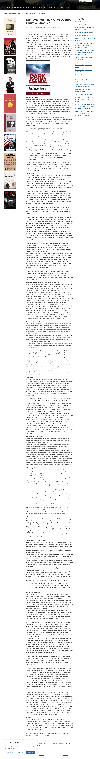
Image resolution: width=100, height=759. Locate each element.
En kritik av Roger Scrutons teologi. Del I (83, 81)
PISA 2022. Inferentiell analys (84, 32)
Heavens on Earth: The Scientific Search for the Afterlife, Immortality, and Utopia (85, 113)
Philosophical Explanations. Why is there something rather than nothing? (84, 99)
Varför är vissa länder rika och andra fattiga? (84, 58)
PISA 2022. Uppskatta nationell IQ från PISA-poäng (84, 28)
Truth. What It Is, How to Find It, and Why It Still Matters (84, 85)
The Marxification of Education (37, 744)
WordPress (41, 755)
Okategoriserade (13, 13)
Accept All (30, 752)
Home (5, 13)
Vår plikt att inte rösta (81, 24)
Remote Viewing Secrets (82, 21)
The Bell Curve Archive (38, 7)
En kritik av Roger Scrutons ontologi (83, 66)
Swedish (83, 1)
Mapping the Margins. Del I (62, 743)
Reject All (20, 752)
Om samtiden (65, 7)
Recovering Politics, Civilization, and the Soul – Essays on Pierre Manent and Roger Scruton (84, 106)
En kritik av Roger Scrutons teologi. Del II (83, 71)
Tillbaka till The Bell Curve (83, 62)
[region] (20, 747)
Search (94, 7)
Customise (10, 752)
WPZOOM (65, 755)
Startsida (7, 7)
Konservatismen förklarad (20, 7)
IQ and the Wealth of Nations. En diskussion (85, 39)
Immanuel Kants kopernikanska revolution (84, 76)
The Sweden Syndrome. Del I (83, 94)
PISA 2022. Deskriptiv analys (83, 35)
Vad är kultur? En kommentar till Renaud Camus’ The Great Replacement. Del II (85, 45)
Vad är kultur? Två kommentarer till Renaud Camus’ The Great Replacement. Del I (84, 52)
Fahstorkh (31, 27)
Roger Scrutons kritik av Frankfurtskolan (82, 90)
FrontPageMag (30, 735)
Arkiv (77, 121)
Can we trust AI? (52, 7)
